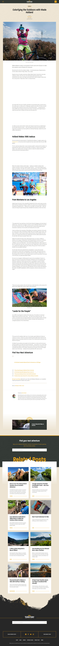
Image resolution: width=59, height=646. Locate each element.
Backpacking (12, 591)
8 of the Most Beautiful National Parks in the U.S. (24, 372)
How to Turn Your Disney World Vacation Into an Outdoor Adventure (18, 485)
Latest (17, 640)
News (33, 496)
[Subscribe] (45, 450)
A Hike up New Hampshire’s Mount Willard (17, 549)
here (48, 643)
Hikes (11, 559)
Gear (33, 527)
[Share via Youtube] (30, 634)
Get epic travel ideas (16, 379)
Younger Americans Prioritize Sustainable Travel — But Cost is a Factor (40, 485)
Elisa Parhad (30, 16)
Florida (11, 496)
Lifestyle (16, 385)
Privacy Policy (37, 640)
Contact (24, 640)
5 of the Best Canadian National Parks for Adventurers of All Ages (27, 362)
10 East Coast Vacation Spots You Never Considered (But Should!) (40, 581)
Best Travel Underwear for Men (40, 517)
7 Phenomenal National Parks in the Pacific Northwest (25, 373)
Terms (42, 640)
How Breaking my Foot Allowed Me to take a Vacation (40, 549)
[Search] (56, 2)
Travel (23, 385)
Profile (29, 6)
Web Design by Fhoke (47, 634)
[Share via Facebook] (25, 634)
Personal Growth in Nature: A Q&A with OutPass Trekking (17, 581)
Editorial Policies (30, 640)
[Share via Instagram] (33, 634)
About (20, 640)
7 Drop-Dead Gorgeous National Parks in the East (24, 370)
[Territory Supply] (29, 1)
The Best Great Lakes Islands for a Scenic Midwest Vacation (26, 375)
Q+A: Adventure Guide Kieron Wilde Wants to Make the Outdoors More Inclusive (17, 518)
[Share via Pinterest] (28, 634)
